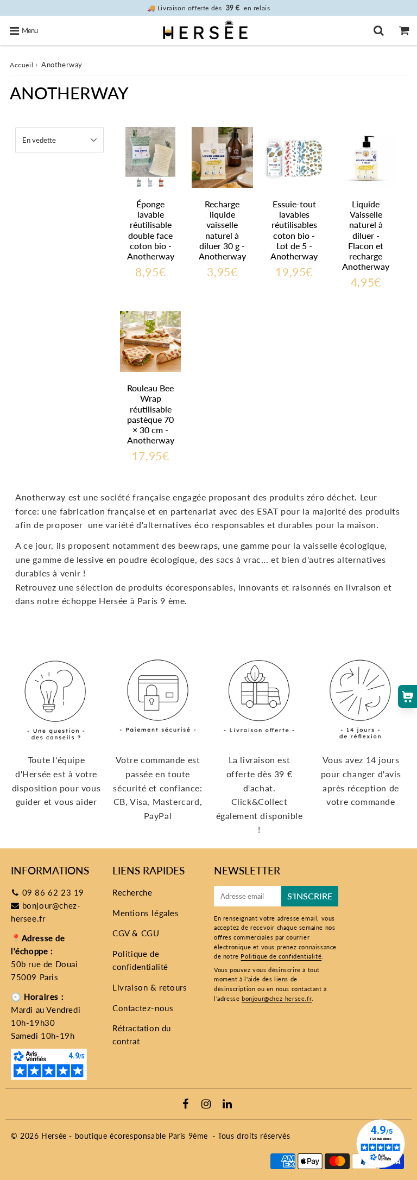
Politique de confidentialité (140, 960)
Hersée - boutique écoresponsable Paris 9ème (124, 1135)
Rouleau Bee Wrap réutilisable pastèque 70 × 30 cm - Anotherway (150, 414)
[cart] (404, 30)
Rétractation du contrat (141, 1034)
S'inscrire (309, 896)
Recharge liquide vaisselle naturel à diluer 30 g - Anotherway (222, 230)
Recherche (132, 892)
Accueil (21, 65)
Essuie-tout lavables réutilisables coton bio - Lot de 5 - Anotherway (294, 230)
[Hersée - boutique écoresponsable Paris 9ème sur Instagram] (207, 1104)
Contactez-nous (142, 1008)
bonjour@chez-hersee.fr (277, 998)
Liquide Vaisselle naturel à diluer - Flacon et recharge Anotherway (365, 235)
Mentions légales (145, 913)
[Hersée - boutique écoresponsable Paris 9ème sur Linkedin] (227, 1104)
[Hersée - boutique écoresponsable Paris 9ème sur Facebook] (187, 1104)
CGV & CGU (135, 933)
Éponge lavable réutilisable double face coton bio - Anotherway (150, 230)
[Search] (379, 30)
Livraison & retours (149, 987)
